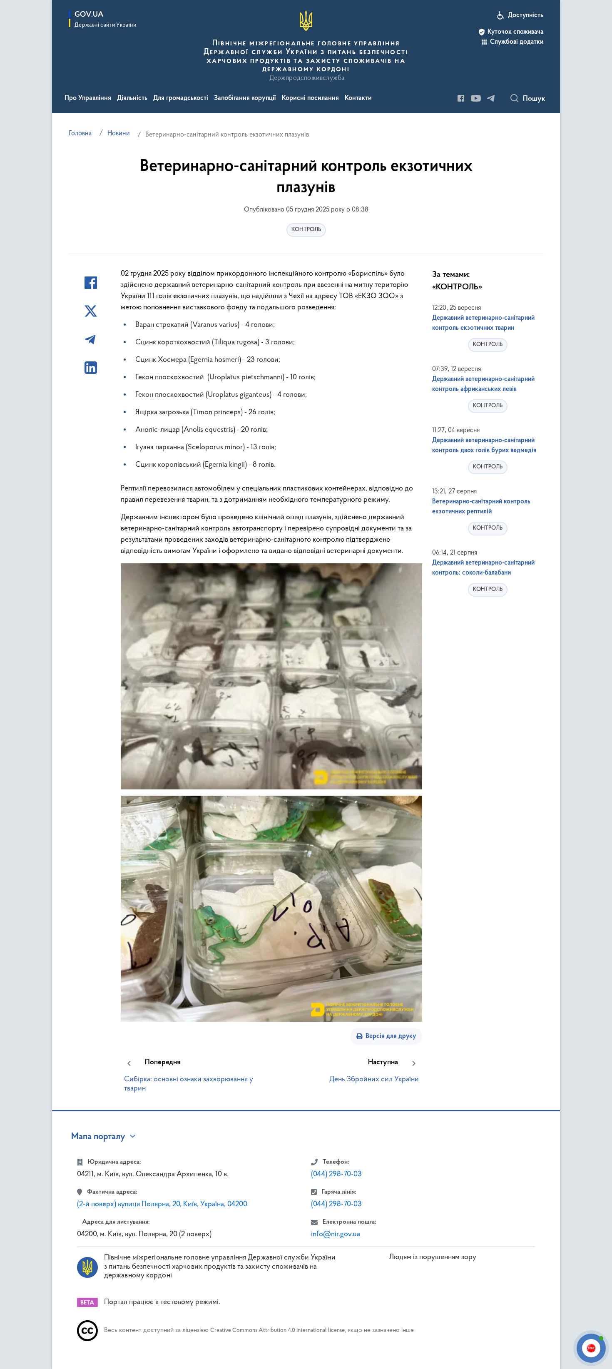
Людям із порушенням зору (432, 1257)
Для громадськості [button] (180, 98)
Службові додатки (516, 42)
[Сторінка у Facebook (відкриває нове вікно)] (461, 98)
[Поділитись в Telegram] (91, 339)
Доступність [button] (525, 15)
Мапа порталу (98, 1137)
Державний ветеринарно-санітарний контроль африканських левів (483, 384)
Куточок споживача (515, 32)
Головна (80, 133)
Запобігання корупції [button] (245, 98)
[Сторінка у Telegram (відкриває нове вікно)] (491, 98)
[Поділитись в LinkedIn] (91, 367)
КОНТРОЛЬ (306, 230)
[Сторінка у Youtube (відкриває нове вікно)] (476, 98)
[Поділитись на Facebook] (91, 283)
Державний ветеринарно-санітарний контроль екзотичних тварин (483, 323)
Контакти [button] (358, 98)
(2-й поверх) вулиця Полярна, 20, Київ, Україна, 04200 (162, 1204)
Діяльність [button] (132, 98)
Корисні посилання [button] (310, 98)
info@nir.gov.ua (335, 1234)
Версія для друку (391, 1036)
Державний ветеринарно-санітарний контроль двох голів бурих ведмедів (484, 445)
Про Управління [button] (88, 98)
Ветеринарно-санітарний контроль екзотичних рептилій (481, 506)
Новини (118, 133)
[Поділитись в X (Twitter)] (91, 311)
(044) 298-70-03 (336, 1174)
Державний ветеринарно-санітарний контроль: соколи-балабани (483, 568)
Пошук (534, 99)
